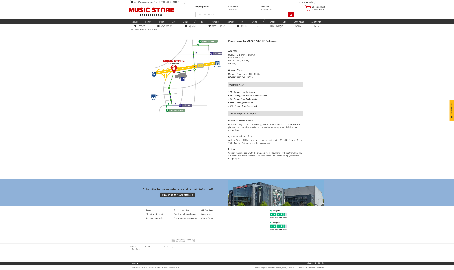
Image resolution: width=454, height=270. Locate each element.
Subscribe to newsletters (176, 194)
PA (202, 21)
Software (230, 21)
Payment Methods (154, 218)
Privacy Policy (281, 268)
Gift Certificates (208, 210)
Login (310, 2)
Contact (133, 263)
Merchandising (218, 26)
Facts (148, 210)
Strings (185, 21)
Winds (272, 21)
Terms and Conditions (315, 268)
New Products (166, 26)
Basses (148, 21)
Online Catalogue (276, 26)
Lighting (254, 21)
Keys (173, 21)
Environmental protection (185, 218)
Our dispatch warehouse (185, 214)
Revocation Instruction (297, 268)
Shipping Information (155, 214)
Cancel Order (207, 218)
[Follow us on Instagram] (319, 263)
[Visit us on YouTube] (323, 263)
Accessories (316, 21)
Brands (243, 26)
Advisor (298, 26)
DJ (242, 21)
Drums (161, 21)
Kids (284, 21)
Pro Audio (215, 21)
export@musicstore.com (143, 2)
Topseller (192, 26)
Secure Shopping (181, 210)
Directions (206, 214)
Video (316, 26)
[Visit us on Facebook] (315, 263)
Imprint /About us (268, 268)
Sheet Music (299, 21)
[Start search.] (291, 14)
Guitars (135, 21)
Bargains (141, 26)
